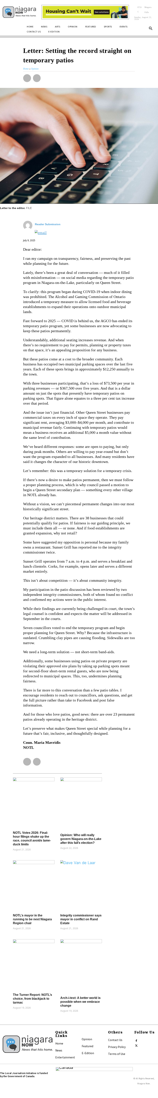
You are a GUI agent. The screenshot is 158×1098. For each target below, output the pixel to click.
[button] (150, 28)
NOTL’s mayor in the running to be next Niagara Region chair (32, 919)
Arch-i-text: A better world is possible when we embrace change (80, 1001)
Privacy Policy (117, 1047)
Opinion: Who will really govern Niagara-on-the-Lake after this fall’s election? (80, 838)
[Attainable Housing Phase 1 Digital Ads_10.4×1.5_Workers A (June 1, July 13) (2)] (85, 12)
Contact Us (115, 1040)
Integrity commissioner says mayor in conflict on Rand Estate (81, 919)
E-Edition (88, 1053)
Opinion (87, 1039)
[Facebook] (136, 1040)
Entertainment (65, 1057)
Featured (87, 1046)
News (58, 1050)
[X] (136, 1045)
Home (59, 1043)
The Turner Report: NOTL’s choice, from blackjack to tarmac (32, 998)
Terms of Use (116, 1054)
